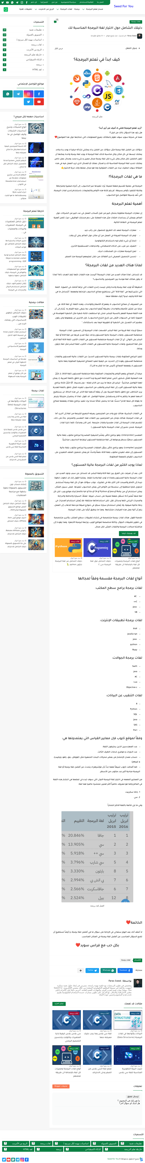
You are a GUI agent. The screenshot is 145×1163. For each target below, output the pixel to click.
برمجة (77, 9)
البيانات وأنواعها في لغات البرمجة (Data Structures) (17, 405)
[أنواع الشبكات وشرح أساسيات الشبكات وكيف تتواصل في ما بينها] (36, 128)
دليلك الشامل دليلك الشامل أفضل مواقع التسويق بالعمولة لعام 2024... (14, 507)
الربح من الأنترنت (23, 49)
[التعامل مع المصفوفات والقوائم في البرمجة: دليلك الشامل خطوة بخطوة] (36, 270)
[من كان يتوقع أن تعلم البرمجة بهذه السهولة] (36, 374)
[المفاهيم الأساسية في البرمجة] (36, 347)
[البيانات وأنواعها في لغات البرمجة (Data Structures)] (36, 402)
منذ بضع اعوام (133, 558)
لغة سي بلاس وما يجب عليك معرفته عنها (16, 418)
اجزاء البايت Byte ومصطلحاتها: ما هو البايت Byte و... (15, 195)
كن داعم (34, 2)
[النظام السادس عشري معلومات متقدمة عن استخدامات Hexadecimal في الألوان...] (36, 176)
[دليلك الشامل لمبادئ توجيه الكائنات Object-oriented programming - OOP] (36, 256)
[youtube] (7, 2)
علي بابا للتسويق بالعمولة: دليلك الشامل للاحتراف (15, 545)
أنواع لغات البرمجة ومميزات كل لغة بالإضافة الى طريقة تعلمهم (127, 564)
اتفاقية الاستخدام (86, 2)
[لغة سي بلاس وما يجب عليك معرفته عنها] (36, 418)
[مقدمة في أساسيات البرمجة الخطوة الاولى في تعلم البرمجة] (36, 360)
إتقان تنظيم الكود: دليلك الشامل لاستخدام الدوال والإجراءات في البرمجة (16, 287)
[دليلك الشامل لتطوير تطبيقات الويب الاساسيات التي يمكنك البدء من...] (36, 314)
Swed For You (123, 7)
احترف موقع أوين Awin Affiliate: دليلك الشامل (16, 519)
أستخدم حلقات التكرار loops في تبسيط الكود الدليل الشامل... (14, 335)
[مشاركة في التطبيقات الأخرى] (80, 970)
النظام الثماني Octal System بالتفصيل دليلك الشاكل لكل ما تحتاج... (14, 164)
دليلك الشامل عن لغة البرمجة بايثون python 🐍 (68, 563)
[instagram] (22, 2)
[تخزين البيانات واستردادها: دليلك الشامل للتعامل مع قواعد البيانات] (36, 242)
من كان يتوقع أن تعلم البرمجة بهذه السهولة (17, 375)
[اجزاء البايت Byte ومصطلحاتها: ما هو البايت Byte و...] (36, 193)
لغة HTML (23, 69)
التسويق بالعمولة (23, 34)
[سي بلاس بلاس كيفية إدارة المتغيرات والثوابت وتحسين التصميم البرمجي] (36, 431)
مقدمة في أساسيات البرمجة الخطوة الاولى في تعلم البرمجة (14, 362)
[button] (125, 970)
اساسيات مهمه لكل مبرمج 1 (23, 39)
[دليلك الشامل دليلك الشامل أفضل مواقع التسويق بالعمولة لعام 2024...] (36, 505)
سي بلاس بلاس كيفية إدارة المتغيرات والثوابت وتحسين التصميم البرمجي (67, 1037)
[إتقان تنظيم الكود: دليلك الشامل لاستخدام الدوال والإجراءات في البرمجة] (36, 285)
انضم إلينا (44, 2)
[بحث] (6, 9)
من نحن (54, 2)
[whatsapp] (12, 2)
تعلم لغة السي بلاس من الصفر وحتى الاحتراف (16, 458)
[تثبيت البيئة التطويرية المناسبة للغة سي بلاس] (36, 445)
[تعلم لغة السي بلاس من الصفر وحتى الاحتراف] (36, 458)
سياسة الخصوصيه (68, 2)
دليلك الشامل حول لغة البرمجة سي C (100, 563)
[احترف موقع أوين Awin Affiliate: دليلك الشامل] (36, 519)
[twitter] (2, 2)
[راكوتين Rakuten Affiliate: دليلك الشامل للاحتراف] (36, 532)
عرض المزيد (59, 1004)
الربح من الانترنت (46, 9)
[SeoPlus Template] (141, 1159)
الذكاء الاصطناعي (23, 59)
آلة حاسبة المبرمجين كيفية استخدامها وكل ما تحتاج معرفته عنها (15, 149)
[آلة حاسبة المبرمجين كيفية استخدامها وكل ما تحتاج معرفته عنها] (36, 147)
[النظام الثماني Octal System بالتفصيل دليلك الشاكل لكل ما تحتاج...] (36, 162)
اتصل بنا (100, 2)
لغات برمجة (135, 22)
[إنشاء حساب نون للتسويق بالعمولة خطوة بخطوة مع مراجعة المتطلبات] (36, 485)
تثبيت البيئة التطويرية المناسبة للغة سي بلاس (16, 445)
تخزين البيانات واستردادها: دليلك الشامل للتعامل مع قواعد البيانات (15, 244)
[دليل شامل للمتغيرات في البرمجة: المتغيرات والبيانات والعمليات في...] (36, 223)
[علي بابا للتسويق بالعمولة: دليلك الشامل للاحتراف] (36, 544)
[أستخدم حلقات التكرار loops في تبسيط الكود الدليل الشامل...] (36, 333)
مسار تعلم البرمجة (94, 9)
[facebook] (26, 2)
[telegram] (17, 2)
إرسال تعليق (132, 1097)
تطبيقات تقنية (25, 9)
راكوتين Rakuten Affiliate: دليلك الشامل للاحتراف (16, 532)
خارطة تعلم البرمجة (23, 54)
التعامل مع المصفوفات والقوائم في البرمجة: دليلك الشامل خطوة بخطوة (15, 272)
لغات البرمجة (66, 9)
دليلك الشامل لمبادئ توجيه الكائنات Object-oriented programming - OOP (15, 258)
